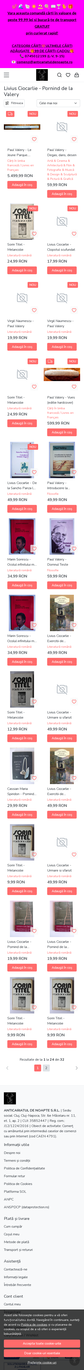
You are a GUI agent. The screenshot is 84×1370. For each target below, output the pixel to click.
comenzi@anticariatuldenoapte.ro (45, 62)
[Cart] (76, 75)
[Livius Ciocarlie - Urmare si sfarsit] (62, 689)
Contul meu (12, 1304)
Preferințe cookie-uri (42, 1362)
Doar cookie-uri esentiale (42, 1353)
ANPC (9, 1199)
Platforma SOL (15, 1191)
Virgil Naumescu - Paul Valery (20, 323)
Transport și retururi (18, 1249)
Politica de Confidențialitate (24, 1168)
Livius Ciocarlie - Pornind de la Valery (19, 944)
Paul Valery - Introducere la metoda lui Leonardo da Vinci (60, 486)
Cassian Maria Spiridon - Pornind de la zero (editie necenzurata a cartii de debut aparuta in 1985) (21, 791)
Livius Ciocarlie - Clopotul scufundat (61, 247)
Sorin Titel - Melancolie (16, 247)
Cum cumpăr (13, 1226)
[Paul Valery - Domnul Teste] (62, 536)
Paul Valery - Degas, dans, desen (61, 152)
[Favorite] (68, 75)
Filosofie (53, 494)
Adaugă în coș (22, 185)
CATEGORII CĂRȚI (26, 46)
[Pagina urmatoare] (76, 1068)
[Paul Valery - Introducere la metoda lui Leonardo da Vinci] (62, 460)
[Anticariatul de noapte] (42, 75)
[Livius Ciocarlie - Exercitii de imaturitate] (62, 613)
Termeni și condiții (17, 1160)
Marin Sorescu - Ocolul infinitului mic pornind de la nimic (21, 562)
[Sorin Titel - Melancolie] (22, 689)
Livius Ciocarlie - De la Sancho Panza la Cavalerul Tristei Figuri (22, 486)
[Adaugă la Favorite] (34, 139)
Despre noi (12, 1152)
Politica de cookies (34, 1324)
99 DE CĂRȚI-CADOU (52, 51)
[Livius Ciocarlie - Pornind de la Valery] (22, 919)
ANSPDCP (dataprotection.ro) (26, 1207)
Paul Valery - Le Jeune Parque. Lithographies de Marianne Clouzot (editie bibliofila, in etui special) (20, 153)
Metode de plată (16, 1242)
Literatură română (19, 255)
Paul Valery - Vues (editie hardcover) (61, 400)
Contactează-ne (15, 1269)
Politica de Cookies (18, 1184)
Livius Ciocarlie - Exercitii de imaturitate (59, 639)
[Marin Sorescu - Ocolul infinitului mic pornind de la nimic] (22, 536)
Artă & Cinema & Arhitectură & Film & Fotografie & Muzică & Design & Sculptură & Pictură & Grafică (62, 170)
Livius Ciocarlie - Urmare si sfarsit (59, 715)
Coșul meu (11, 1234)
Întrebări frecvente (17, 1285)
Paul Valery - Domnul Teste (57, 562)
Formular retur (14, 1176)
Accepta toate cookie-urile (42, 1343)
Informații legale (16, 1277)
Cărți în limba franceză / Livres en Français (20, 165)
